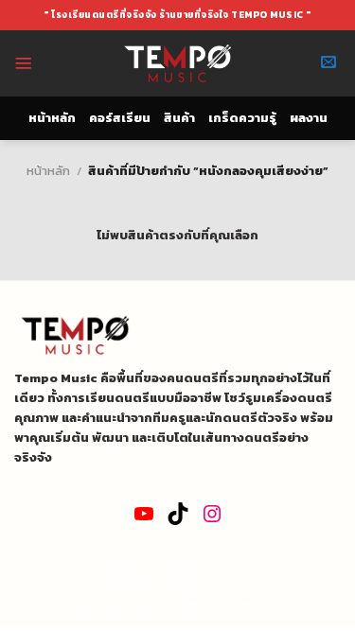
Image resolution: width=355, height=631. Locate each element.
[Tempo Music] (177, 63)
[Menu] (23, 63)
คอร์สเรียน (120, 118)
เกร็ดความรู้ (242, 118)
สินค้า (179, 118)
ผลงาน (309, 118)
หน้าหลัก (52, 118)
